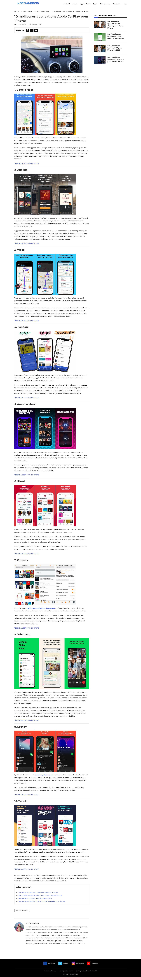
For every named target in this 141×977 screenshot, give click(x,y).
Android (66, 4)
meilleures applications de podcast (40, 608)
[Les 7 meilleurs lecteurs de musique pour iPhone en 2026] (100, 60)
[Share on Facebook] (27, 30)
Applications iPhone (42, 11)
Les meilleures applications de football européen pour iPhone (41, 901)
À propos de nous (66, 971)
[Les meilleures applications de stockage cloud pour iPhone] (100, 24)
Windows (116, 4)
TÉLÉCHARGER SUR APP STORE (26, 163)
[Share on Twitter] (31, 30)
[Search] (126, 4)
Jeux (95, 4)
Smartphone (105, 4)
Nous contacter (50, 971)
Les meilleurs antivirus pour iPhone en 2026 (35, 898)
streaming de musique (44, 775)
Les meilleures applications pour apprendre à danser (38, 892)
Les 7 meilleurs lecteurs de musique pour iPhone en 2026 (115, 59)
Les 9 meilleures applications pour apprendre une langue (40, 895)
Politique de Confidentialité (86, 971)
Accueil (16, 11)
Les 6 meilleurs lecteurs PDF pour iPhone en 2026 (114, 48)
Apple (75, 4)
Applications (85, 4)
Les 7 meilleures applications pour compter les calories (115, 36)
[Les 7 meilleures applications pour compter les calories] (100, 37)
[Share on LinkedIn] (36, 30)
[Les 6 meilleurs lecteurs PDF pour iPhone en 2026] (100, 48)
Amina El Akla (21, 24)
